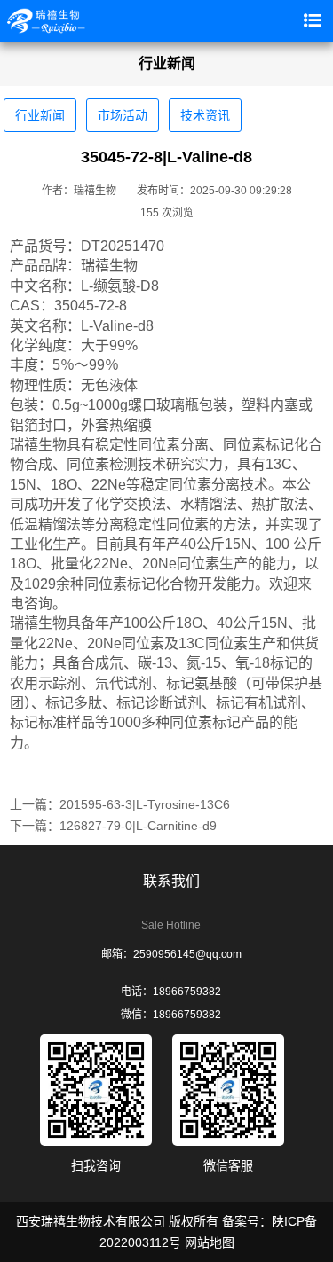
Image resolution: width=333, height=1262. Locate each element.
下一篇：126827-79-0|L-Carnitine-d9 (113, 826)
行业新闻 (40, 115)
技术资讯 (205, 115)
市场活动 (122, 115)
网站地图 (209, 1242)
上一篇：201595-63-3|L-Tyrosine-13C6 (120, 804)
